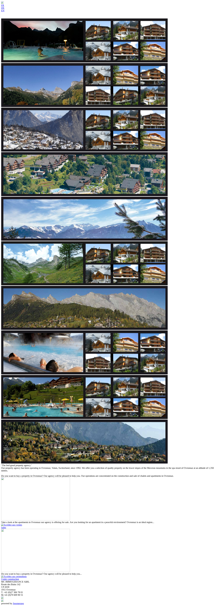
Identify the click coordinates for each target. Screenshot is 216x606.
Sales (3, 527)
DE (2, 8)
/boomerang (18, 603)
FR (2, 5)
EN (2, 10)
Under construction (10, 579)
